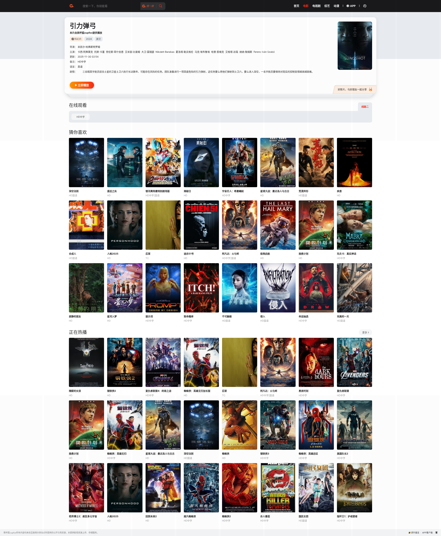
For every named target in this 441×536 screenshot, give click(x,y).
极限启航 (265, 253)
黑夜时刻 (303, 390)
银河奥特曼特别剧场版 (158, 191)
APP (353, 6)
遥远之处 (112, 191)
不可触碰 (227, 316)
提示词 (149, 316)
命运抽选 (303, 316)
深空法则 (74, 191)
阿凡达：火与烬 (230, 253)
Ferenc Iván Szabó (264, 51)
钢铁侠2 (111, 390)
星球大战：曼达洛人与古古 (274, 191)
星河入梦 (112, 316)
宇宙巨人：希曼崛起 (233, 191)
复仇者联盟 (343, 390)
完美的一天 (343, 316)
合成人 (72, 253)
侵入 (262, 316)
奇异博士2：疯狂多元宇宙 (83, 516)
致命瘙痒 (188, 316)
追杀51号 (189, 253)
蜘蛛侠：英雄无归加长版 (197, 390)
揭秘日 (187, 191)
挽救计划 (303, 253)
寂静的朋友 (75, 316)
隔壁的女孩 (75, 390)
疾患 (339, 191)
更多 (364, 332)
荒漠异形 (303, 191)
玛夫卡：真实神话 (346, 253)
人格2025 (112, 253)
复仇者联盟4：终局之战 (158, 390)
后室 (148, 253)
